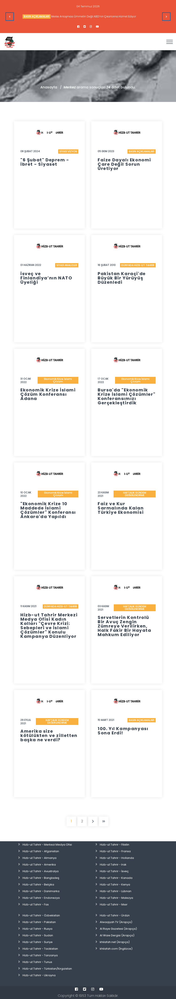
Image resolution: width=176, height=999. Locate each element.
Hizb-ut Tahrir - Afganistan (41, 851)
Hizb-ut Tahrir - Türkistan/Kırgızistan (47, 969)
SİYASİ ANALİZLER (66, 265)
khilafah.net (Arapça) (115, 942)
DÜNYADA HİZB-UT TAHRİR (137, 265)
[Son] (103, 821)
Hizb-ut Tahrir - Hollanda (117, 858)
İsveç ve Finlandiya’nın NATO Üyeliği (46, 278)
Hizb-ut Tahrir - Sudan (38, 935)
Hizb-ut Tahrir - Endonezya (41, 898)
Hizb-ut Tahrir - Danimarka (41, 891)
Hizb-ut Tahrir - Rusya (37, 929)
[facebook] (78, 26)
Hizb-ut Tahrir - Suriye (38, 942)
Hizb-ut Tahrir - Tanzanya (40, 955)
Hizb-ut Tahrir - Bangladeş (41, 878)
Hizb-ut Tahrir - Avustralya (41, 871)
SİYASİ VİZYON (68, 151)
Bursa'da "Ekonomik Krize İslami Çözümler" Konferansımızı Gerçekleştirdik (126, 396)
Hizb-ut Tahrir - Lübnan (115, 891)
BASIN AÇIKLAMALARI (36, 16)
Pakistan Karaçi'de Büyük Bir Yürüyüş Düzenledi (122, 278)
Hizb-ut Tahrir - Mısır (113, 904)
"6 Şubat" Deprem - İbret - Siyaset (44, 162)
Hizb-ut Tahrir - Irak (113, 865)
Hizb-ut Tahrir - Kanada (116, 878)
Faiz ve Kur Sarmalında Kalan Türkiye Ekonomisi (121, 508)
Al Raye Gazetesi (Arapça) (118, 929)
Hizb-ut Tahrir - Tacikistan (40, 949)
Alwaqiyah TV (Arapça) (116, 922)
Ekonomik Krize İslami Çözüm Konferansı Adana (48, 394)
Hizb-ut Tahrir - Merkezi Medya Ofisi (47, 845)
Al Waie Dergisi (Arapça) (117, 935)
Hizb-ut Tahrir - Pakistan (39, 922)
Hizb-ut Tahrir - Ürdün (115, 915)
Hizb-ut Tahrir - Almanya (39, 858)
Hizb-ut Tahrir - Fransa (115, 851)
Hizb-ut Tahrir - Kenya (115, 884)
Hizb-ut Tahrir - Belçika (38, 884)
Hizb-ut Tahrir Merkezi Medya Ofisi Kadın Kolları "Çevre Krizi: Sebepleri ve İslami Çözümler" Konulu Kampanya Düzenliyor (48, 625)
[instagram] (91, 26)
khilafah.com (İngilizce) (116, 949)
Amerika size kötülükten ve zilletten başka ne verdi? (48, 735)
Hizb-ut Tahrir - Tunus (37, 962)
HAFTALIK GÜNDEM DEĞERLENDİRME (134, 494)
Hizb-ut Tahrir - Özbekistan (41, 915)
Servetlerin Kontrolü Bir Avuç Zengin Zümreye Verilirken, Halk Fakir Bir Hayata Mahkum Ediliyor (124, 626)
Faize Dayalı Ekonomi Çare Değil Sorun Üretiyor (124, 164)
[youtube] (97, 26)
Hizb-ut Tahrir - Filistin (114, 845)
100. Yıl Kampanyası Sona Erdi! (123, 731)
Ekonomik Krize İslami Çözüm (58, 380)
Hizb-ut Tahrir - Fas (36, 904)
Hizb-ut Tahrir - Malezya (116, 898)
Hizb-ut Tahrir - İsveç (114, 871)
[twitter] (84, 26)
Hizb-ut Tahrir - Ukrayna (39, 975)
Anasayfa (48, 87)
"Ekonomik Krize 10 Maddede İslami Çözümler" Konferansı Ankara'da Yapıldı (48, 510)
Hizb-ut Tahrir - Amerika (39, 865)
